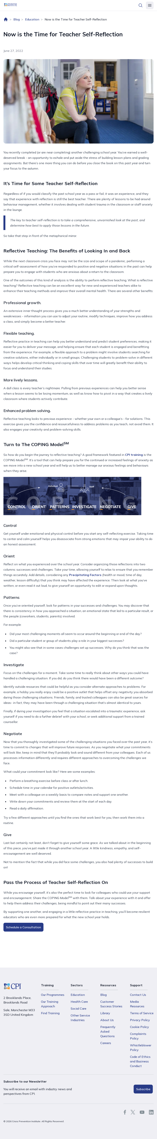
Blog (16, 19)
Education (32, 19)
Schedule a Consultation (23, 927)
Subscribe (143, 1089)
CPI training (134, 455)
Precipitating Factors (85, 575)
